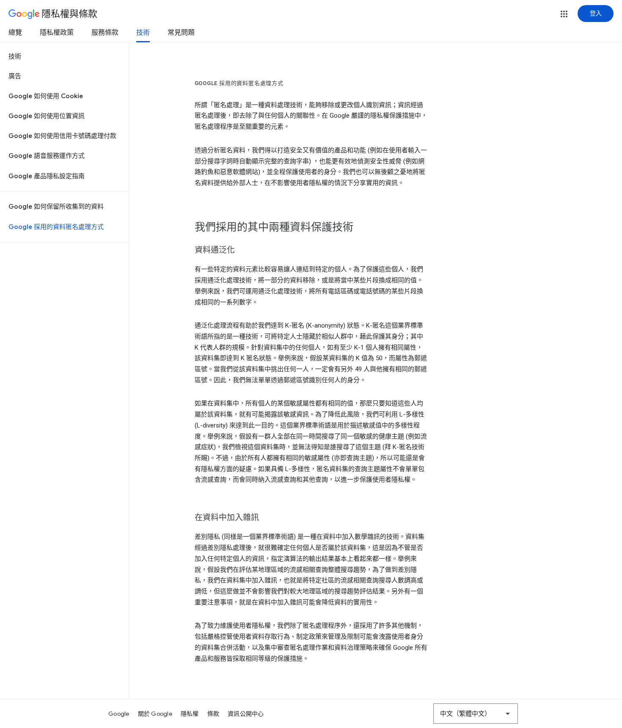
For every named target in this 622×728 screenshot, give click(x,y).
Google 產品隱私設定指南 (46, 176)
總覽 (15, 32)
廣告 (14, 76)
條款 (213, 713)
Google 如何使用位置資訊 (46, 116)
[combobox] (475, 713)
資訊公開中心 (246, 713)
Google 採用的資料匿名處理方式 (56, 227)
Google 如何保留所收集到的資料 (56, 206)
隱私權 (190, 713)
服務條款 (104, 32)
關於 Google (155, 713)
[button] (564, 14)
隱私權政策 (57, 32)
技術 (143, 32)
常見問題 (181, 32)
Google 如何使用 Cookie (45, 96)
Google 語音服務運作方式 (46, 156)
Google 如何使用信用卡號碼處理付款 (62, 136)
